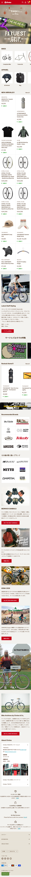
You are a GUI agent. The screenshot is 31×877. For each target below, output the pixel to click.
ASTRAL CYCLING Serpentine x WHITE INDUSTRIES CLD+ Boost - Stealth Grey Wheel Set (7, 175)
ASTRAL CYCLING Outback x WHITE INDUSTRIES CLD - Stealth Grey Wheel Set (7, 206)
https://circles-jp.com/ (10, 751)
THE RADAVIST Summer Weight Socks (23, 235)
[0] (28, 2)
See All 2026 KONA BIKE (10, 600)
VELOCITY (19, 259)
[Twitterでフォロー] (5, 859)
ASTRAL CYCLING (5, 171)
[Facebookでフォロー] (2, 859)
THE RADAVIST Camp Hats (6, 235)
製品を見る (6, 638)
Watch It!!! (15, 667)
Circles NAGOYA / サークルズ (11, 745)
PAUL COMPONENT (5, 259)
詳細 (17, 798)
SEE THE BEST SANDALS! (10, 523)
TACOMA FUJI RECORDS (6, 140)
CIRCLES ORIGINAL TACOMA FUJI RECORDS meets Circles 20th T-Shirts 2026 (7, 145)
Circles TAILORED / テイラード (11, 780)
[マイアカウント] (25, 2)
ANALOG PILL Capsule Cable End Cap (7, 100)
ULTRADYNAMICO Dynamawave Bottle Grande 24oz (22, 115)
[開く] (22, 2)
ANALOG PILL (4, 97)
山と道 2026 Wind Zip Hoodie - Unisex (22, 143)
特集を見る (6, 561)
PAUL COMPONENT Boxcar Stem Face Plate (7, 262)
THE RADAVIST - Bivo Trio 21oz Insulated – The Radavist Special (10, 389)
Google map (23, 749)
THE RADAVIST (4, 232)
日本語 (3, 851)
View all (27, 92)
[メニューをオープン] (2, 2)
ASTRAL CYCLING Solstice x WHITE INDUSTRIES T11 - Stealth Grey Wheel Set (23, 206)
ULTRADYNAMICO (20, 111)
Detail (25, 817)
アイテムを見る (8, 331)
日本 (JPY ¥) (12, 851)
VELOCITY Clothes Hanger (21, 262)
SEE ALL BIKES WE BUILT (10, 734)
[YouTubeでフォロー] (11, 859)
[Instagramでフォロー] (8, 859)
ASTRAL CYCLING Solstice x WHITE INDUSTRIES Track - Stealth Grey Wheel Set (23, 175)
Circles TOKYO (7, 784)
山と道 (18, 140)
